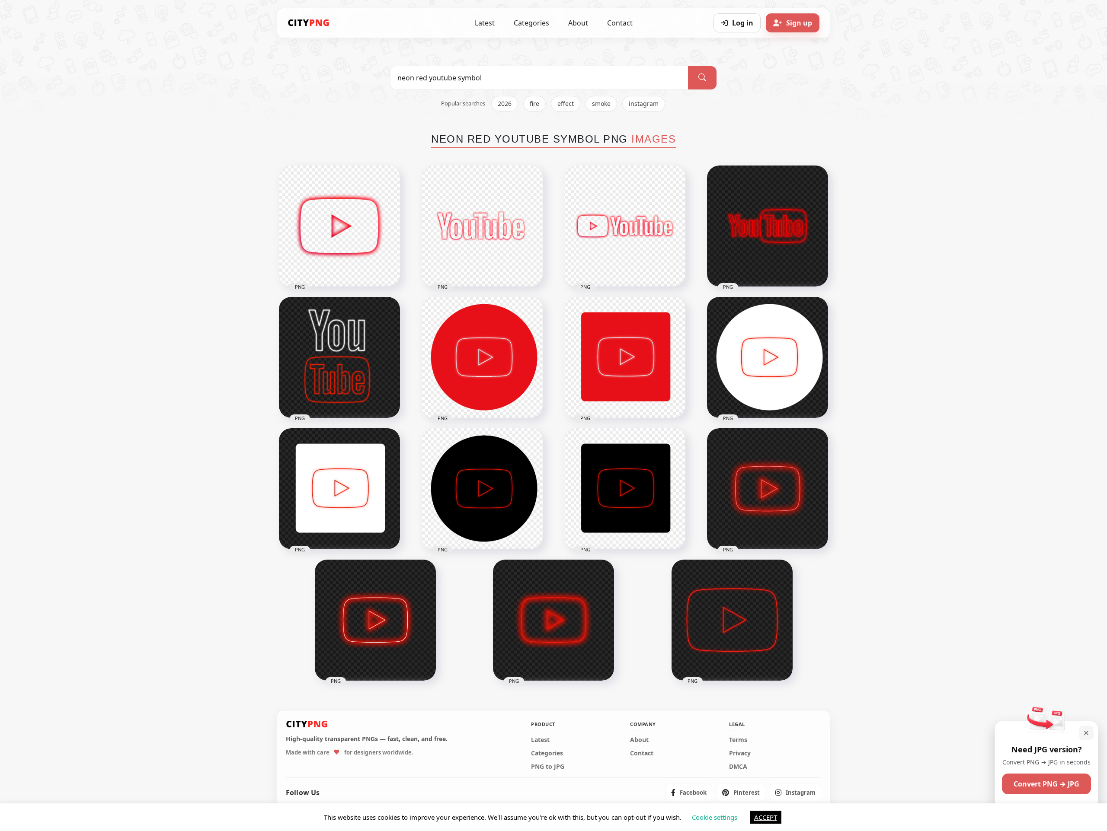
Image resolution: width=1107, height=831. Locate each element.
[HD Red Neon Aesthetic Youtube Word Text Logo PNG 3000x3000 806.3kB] (482, 226)
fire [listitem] (534, 103)
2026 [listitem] (505, 103)
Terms (738, 740)
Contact (620, 23)
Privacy (740, 753)
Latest (485, 23)
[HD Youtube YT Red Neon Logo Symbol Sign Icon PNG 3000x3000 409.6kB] (732, 620)
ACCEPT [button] (765, 817)
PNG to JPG (547, 767)
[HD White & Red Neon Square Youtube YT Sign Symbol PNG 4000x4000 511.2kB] (339, 488)
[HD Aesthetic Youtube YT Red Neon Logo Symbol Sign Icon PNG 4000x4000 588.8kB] (767, 488)
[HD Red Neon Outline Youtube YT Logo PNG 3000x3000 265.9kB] (767, 226)
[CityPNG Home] (309, 23)
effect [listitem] (565, 103)
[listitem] (688, 792)
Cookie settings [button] (714, 817)
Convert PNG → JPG (1046, 784)
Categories (531, 23)
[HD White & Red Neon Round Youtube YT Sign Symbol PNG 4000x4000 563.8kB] (767, 357)
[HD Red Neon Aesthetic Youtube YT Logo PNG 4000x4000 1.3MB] (624, 226)
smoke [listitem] (601, 103)
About (578, 23)
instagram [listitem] (644, 103)
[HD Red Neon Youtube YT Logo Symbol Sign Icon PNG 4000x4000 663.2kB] (375, 620)
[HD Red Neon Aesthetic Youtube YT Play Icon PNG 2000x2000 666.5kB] (339, 226)
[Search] (702, 77)
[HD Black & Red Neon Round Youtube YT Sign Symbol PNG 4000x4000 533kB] (482, 488)
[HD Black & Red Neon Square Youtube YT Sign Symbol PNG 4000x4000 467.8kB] (624, 488)
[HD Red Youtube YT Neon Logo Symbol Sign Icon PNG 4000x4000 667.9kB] (553, 620)
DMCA (738, 767)
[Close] (1086, 733)
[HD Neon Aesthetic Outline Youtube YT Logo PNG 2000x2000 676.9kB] (339, 357)
